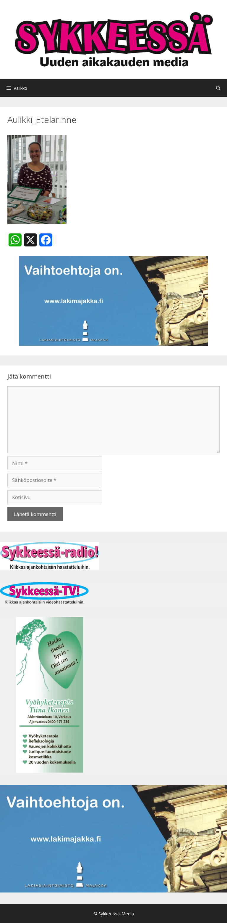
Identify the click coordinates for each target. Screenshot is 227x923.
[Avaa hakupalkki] (218, 88)
